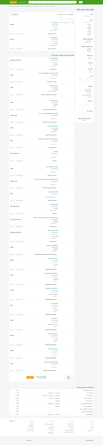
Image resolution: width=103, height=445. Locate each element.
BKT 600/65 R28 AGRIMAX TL (51, 273)
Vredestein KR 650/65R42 (52, 245)
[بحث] (75, 2)
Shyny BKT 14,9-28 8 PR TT (51, 288)
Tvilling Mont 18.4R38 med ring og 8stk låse (48, 139)
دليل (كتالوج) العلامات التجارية (68, 432)
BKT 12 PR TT (55, 318)
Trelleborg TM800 (54, 204)
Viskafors (56, 151)
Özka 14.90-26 (55, 22)
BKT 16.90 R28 (54, 303)
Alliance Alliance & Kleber (52, 166)
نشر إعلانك (30, 377)
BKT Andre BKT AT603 (53, 230)
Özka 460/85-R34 (54, 37)
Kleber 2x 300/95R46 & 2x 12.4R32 (48, 73)
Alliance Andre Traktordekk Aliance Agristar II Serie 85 (46, 217)
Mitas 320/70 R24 (54, 100)
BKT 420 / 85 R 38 (54, 85)
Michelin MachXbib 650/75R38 (51, 362)
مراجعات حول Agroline (69, 430)
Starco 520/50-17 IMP (53, 191)
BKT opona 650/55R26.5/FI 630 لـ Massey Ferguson (46, 179)
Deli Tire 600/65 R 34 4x (52, 126)
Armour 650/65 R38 (53, 58)
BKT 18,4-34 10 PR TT (53, 348)
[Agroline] (89, 2)
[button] (14, 34)
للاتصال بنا (92, 428)
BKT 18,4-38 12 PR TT (53, 258)
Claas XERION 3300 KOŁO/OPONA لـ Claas (48, 113)
